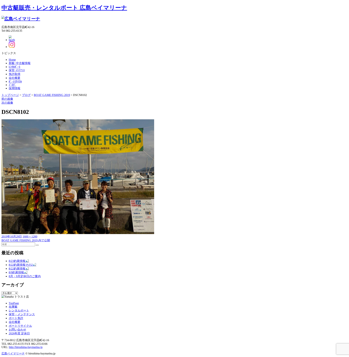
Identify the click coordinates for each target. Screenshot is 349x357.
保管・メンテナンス (22, 314)
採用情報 (14, 88)
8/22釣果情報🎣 (19, 268)
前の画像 (7, 98)
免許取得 (14, 74)
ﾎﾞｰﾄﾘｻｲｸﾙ (15, 81)
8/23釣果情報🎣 (19, 260)
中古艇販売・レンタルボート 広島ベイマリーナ (64, 7)
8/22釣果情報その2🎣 (22, 264)
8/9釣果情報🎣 (18, 272)
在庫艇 (13, 306)
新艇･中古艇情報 (20, 63)
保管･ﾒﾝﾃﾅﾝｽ (17, 70)
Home (12, 59)
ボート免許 (16, 318)
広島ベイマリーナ (13, 353)
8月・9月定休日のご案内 (25, 276)
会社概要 (14, 77)
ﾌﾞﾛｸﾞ (12, 84)
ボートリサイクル (20, 325)
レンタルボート (19, 310)
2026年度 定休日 (19, 333)
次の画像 (7, 102)
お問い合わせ (17, 329)
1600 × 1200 (30, 236)
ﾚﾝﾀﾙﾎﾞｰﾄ (14, 66)
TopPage (14, 303)
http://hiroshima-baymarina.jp (26, 347)
